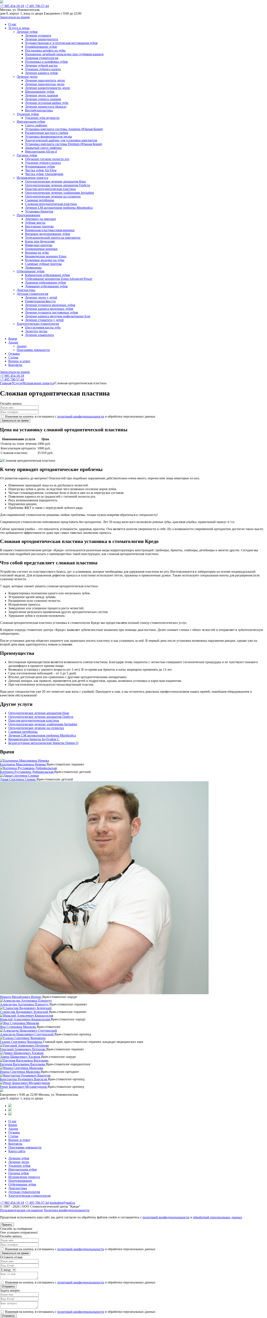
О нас (12, 24)
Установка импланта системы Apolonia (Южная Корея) (64, 129)
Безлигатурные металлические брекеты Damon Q (43, 743)
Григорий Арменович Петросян (23, 1049)
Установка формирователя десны (48, 136)
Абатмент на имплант (40, 219)
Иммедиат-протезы (38, 245)
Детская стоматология (32, 293)
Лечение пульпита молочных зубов (50, 305)
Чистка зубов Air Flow (41, 170)
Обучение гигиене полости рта (47, 159)
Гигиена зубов (27, 155)
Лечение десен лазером (41, 95)
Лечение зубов (27, 31)
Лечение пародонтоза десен (44, 84)
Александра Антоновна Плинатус (24, 1004)
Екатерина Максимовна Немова (23, 764)
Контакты (15, 365)
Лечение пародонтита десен (45, 80)
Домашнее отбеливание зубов (46, 286)
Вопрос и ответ (19, 361)
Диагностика (26, 290)
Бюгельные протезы (39, 226)
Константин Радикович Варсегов (24, 1079)
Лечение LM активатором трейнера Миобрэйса (59, 207)
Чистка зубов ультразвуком (44, 174)
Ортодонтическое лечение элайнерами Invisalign (59, 192)
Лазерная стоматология (41, 58)
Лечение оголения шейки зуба (46, 103)
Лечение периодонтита (41, 39)
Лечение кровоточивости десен (47, 88)
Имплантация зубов (31, 121)
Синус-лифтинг (36, 125)
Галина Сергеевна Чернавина (21, 1042)
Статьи (13, 357)
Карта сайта (16, 1151)
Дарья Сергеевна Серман (18, 779)
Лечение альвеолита (39, 335)
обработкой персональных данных (217, 1217)
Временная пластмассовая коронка (49, 230)
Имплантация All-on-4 (41, 151)
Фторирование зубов (40, 166)
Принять (7, 1224)
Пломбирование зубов (41, 46)
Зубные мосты (35, 222)
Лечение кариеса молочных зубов (49, 308)
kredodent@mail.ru (62, 1202)
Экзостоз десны (36, 331)
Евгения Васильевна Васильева (23, 1064)
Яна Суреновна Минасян (18, 1027)
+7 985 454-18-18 (12, 6)
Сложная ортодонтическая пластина (51, 204)
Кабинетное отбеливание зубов (47, 275)
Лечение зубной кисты (41, 65)
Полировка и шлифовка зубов (46, 61)
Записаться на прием (15, 17)
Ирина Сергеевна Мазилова (20, 1071)
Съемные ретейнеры (39, 200)
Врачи (12, 338)
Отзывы (14, 353)
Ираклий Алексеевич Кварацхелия (25, 1019)
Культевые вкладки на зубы (44, 260)
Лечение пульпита (38, 35)
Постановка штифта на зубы (45, 50)
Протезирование (28, 215)
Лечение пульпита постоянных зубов (51, 312)
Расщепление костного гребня (46, 133)
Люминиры (33, 267)
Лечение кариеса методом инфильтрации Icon (57, 316)
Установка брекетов (39, 211)
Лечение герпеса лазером (43, 99)
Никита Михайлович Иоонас (21, 997)
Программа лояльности (33, 350)
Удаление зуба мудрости (42, 118)
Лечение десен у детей (41, 297)
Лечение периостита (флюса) (45, 106)
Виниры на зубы (37, 252)
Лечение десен (27, 76)
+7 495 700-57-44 (37, 6)
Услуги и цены (18, 28)
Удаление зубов (28, 114)
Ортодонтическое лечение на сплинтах (53, 196)
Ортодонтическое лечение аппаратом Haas (55, 181)
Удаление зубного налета (43, 69)
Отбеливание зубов (30, 271)
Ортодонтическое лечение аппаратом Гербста (57, 185)
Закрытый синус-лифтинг (43, 148)
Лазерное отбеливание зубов (45, 282)
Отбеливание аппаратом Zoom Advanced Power (58, 279)
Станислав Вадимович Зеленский (24, 1012)
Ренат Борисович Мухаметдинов (24, 1086)
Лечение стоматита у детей (44, 320)
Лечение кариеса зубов (41, 73)
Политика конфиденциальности (66, 1210)
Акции (13, 342)
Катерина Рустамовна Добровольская (27, 772)
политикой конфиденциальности (80, 416)
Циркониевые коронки (41, 249)
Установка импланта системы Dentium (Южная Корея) (63, 144)
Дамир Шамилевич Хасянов (20, 1056)
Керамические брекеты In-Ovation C (33, 739)
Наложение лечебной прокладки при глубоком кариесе (64, 54)
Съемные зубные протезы (43, 264)
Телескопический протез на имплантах (53, 237)
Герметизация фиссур (40, 301)
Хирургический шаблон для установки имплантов (61, 140)
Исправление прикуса (32, 177)
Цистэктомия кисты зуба (42, 327)
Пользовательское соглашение (21, 1210)
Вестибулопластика (39, 110)
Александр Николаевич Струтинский (27, 1034)
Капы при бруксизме (40, 241)
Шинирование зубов (39, 91)
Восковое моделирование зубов (47, 234)
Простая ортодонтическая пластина (50, 189)
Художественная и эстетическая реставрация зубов (61, 43)
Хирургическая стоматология (38, 323)
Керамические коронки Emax (46, 256)
